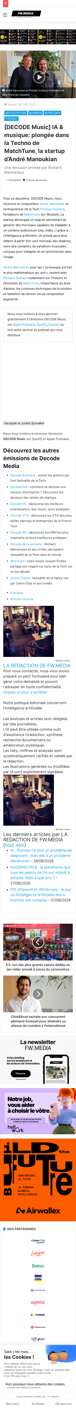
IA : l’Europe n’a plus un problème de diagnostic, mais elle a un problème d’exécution (41, 855)
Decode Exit (19, 487)
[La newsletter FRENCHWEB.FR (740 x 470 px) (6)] (38, 1082)
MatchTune (32, 214)
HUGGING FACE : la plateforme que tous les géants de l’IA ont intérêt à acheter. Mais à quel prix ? (40, 872)
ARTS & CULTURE (15, 112)
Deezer (53, 324)
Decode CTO (19, 515)
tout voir (14, 845)
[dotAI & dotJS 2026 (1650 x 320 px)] (38, 36)
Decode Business (22, 475)
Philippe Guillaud (52, 209)
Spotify (42, 324)
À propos (16, 593)
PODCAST (11, 118)
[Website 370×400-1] (38, 1220)
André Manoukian (52, 204)
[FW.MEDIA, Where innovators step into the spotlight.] (26, 14)
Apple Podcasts (24, 324)
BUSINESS (35, 112)
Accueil (12, 104)
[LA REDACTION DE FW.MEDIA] (28, 656)
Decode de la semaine (26, 544)
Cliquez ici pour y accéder (25, 692)
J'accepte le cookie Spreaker (24, 423)
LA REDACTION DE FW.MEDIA (37, 666)
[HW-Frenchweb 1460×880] (38, 1133)
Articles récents (21, 599)
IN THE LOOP (27, 104)
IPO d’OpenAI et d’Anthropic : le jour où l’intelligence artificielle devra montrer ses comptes (40, 894)
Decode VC (18, 504)
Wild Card (17, 561)
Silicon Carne (20, 578)
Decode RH (18, 532)
